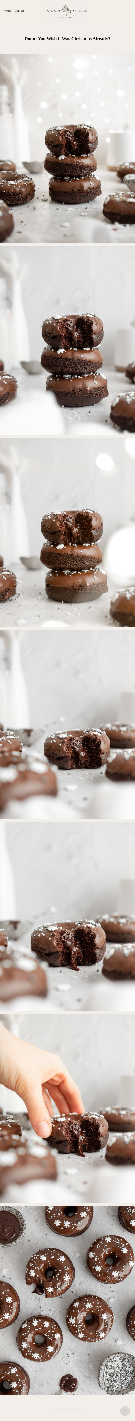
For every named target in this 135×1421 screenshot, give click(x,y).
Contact (19, 10)
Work (7, 10)
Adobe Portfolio (74, 1409)
